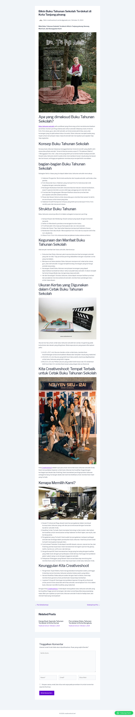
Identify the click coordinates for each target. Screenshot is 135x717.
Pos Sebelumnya (41, 605)
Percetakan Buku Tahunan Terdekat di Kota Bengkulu (80, 622)
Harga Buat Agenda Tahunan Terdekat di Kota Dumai (51, 622)
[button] (124, 713)
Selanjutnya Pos (93, 605)
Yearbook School (44, 626)
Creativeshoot (47, 468)
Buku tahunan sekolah (46, 126)
